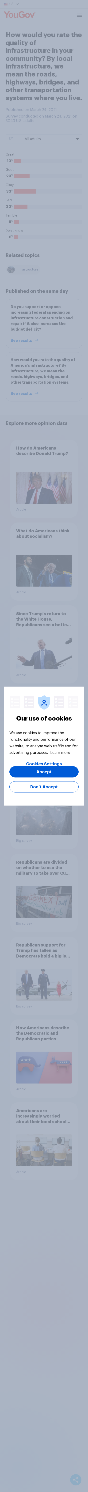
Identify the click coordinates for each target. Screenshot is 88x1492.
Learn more (60, 752)
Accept (44, 772)
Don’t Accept (44, 787)
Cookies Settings (44, 764)
